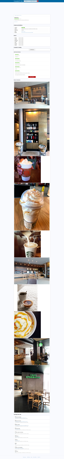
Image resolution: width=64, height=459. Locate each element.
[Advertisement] (32, 8)
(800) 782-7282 (23, 31)
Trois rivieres (20, 15)
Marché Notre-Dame (17, 428)
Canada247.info (18, 1)
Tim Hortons (16, 451)
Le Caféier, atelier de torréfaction (19, 432)
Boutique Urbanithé (17, 424)
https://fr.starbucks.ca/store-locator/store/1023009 (27, 32)
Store (24, 27)
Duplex (16, 443)
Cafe (22, 27)
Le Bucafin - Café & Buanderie (18, 447)
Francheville (17, 15)
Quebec (15, 15)
